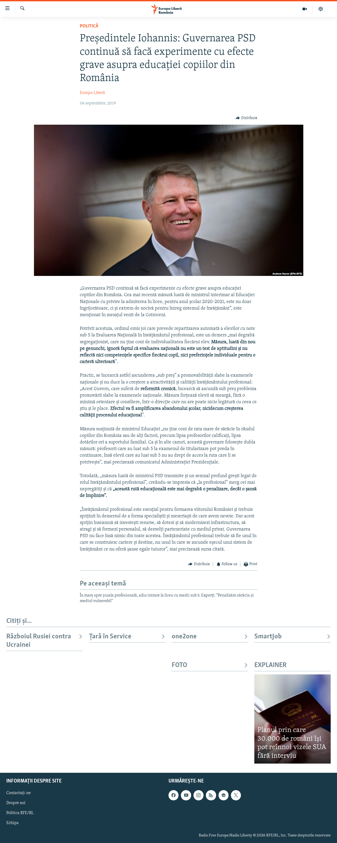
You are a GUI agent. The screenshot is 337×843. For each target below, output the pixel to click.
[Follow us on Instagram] (199, 795)
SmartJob (268, 636)
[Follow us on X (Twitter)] (236, 795)
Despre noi (16, 803)
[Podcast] (321, 9)
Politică (89, 26)
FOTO (179, 665)
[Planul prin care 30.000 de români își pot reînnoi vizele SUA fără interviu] (292, 719)
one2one (184, 636)
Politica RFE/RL (20, 813)
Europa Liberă (92, 93)
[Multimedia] (305, 9)
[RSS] (211, 795)
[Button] (246, 118)
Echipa (12, 823)
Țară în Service (110, 636)
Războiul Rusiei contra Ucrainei (38, 641)
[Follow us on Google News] (224, 795)
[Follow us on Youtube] (186, 795)
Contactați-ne (18, 793)
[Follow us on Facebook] (173, 795)
